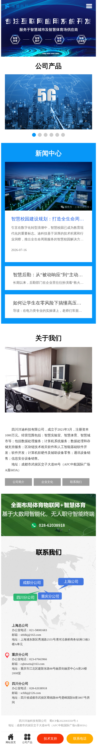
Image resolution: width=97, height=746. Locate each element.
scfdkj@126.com (31, 693)
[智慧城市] (48, 101)
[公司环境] (48, 379)
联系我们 (76, 482)
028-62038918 (38, 688)
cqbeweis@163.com (32, 663)
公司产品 (27, 742)
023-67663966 (38, 659)
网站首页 (11, 742)
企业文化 (47, 482)
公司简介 (18, 482)
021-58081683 (38, 630)
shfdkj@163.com (31, 634)
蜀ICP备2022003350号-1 (63, 720)
